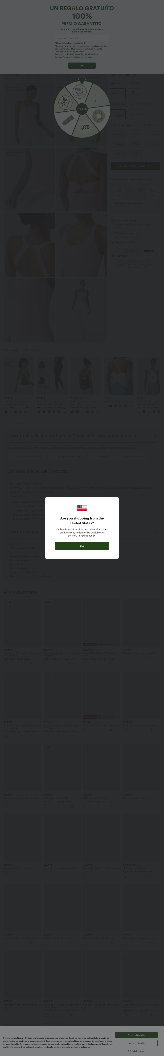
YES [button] (82, 545)
